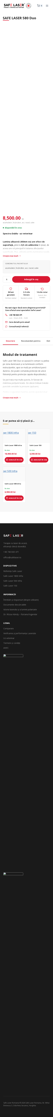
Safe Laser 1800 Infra (13, 445)
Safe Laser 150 (35, 445)
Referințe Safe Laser (12, 571)
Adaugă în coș (31, 279)
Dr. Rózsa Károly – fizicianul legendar (20, 614)
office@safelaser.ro (12, 557)
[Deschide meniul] (47, 5)
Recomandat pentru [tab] (30, 341)
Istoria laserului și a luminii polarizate (20, 609)
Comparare (8, 628)
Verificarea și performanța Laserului (19, 633)
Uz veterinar (8, 638)
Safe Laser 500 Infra (13, 484)
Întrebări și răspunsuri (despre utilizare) (21, 599)
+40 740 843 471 (11, 552)
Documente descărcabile (14, 604)
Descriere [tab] (10, 341)
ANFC (6, 647)
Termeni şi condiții (11, 643)
